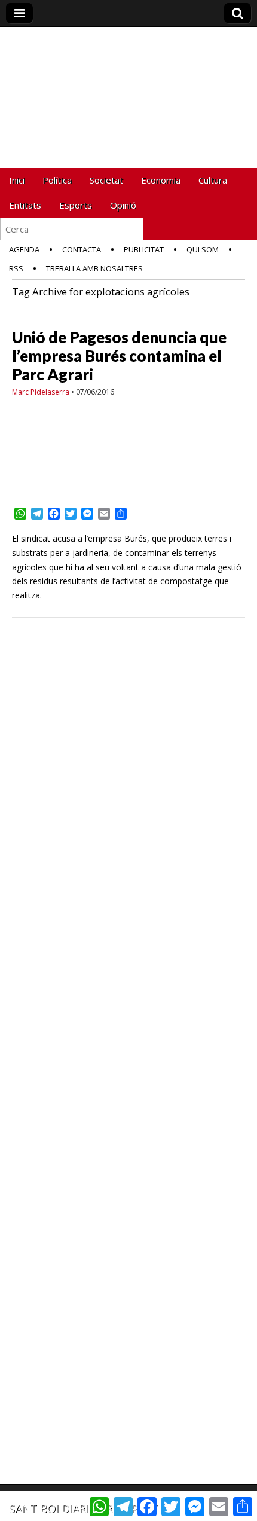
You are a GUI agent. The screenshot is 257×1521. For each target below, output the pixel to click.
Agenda (24, 249)
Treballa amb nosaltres (94, 268)
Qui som (202, 249)
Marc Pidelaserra (40, 392)
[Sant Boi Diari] (128, 80)
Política (57, 180)
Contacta (81, 249)
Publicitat (144, 249)
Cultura (212, 180)
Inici (17, 180)
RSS (16, 268)
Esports (75, 205)
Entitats (25, 205)
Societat (106, 180)
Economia (160, 180)
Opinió (123, 205)
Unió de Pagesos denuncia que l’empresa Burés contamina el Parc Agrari (119, 356)
